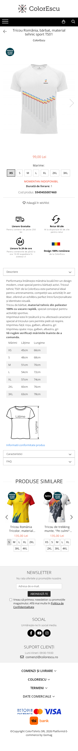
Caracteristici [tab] (14, 454)
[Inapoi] (3, 31)
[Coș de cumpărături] (63, 22)
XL (44, 173)
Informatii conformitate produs (25, 445)
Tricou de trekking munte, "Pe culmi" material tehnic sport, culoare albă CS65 (57, 529)
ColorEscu (39, 40)
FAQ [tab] (9, 461)
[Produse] (5, 23)
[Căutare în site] (73, 22)
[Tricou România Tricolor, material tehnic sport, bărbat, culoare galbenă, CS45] (21, 507)
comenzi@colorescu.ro (41, 657)
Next (71, 103)
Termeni (37, 688)
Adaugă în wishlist (37, 203)
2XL (54, 173)
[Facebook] (31, 633)
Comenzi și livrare (37, 671)
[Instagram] (47, 633)
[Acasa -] (39, 8)
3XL (65, 173)
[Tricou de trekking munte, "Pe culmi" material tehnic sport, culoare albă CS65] (57, 507)
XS (11, 173)
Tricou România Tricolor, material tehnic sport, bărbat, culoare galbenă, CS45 (21, 529)
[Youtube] (39, 633)
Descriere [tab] (12, 272)
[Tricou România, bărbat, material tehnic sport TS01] (39, 99)
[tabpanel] (39, 99)
